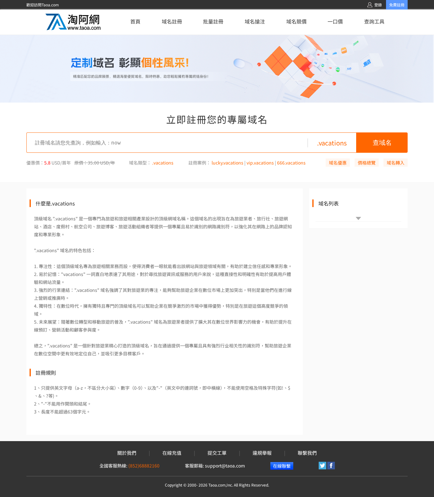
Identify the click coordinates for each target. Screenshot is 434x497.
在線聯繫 (282, 466)
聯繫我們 (307, 453)
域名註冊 (172, 21)
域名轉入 (395, 162)
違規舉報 (262, 453)
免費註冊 (396, 4)
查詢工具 (374, 21)
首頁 (135, 21)
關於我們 (126, 453)
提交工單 (217, 453)
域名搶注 (255, 21)
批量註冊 (213, 21)
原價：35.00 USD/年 (94, 162)
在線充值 (171, 453)
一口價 (335, 21)
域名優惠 (338, 162)
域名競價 (296, 21)
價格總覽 (367, 162)
